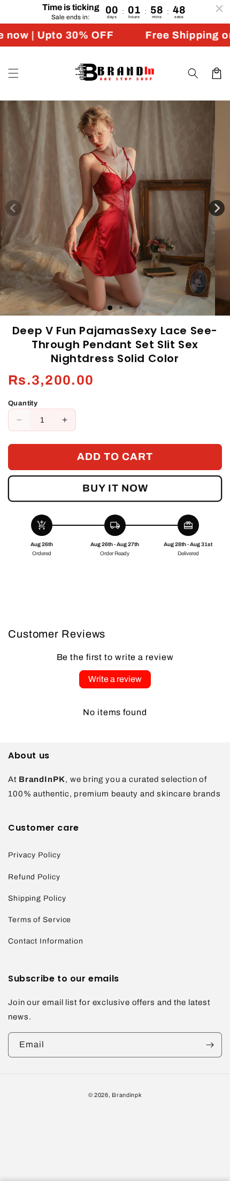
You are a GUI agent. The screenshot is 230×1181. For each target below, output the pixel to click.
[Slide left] (13, 208)
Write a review (115, 679)
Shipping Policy (37, 898)
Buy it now (115, 488)
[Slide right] (217, 208)
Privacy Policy (34, 855)
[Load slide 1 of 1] (110, 307)
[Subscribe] (209, 1044)
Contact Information (45, 941)
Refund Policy (34, 877)
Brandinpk (127, 1095)
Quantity (22, 403)
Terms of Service (39, 920)
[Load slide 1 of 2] (121, 307)
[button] (13, 73)
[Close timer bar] (219, 8)
